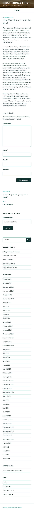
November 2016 (8, 291)
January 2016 (7, 330)
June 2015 (6, 357)
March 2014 (7, 416)
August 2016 (7, 303)
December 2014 (8, 381)
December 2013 (8, 427)
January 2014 (7, 424)
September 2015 (8, 346)
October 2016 (7, 295)
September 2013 (8, 439)
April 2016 (6, 318)
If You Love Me (8, 260)
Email (5, 160)
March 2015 (7, 369)
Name (5, 150)
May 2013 (6, 455)
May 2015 (6, 361)
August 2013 (7, 443)
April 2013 (6, 459)
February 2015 (7, 373)
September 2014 (8, 392)
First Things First (16, 2)
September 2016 (8, 299)
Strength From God (9, 256)
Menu (18, 10)
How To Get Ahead (9, 263)
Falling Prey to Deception (11, 252)
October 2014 (7, 388)
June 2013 (6, 451)
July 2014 (6, 400)
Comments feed (8, 490)
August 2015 (7, 349)
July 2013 (6, 447)
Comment (7, 124)
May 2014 (6, 408)
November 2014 (8, 385)
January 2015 (7, 377)
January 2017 (7, 283)
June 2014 (6, 404)
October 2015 (7, 342)
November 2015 (8, 338)
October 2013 (7, 435)
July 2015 (6, 353)
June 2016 (6, 310)
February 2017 (7, 279)
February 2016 (7, 326)
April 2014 (6, 412)
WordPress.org (8, 494)
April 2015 (6, 365)
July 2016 (6, 307)
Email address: (8, 218)
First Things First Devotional (12, 470)
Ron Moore (9, 17)
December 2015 (8, 334)
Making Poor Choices (10, 267)
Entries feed (7, 486)
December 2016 (8, 287)
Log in (5, 482)
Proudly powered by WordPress (12, 507)
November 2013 (8, 431)
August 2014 (7, 396)
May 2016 (6, 314)
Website (6, 170)
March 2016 (7, 322)
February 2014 (7, 420)
